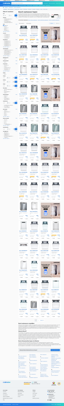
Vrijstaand (29, 9)
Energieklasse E (7, 45)
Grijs (5, 115)
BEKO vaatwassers (21, 363)
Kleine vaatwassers (32, 374)
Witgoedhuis (6, 133)
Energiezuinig (16, 9)
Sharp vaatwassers (43, 367)
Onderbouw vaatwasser (44, 357)
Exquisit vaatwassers (32, 357)
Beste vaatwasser (11, 9)
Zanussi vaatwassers (54, 375)
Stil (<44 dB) (7, 106)
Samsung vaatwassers (44, 364)
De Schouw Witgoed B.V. (8, 136)
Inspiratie (4, 391)
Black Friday (45, 9)
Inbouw (21, 9)
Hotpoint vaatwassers (33, 363)
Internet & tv (48, 5)
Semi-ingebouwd (7, 21)
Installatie (34, 9)
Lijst (52, 23)
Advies (41, 9)
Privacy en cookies (15, 404)
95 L (5, 123)
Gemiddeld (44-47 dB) (8, 105)
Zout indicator (7, 54)
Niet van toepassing (8, 89)
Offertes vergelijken (6, 396)
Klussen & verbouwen (14, 5)
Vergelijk (21, 42)
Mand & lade (7, 99)
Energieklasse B (7, 42)
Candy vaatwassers (21, 371)
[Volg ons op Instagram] (49, 399)
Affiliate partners (21, 394)
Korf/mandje (6, 98)
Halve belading (7, 53)
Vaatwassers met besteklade (56, 358)
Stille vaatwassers (43, 370)
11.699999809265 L (8, 124)
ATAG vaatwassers (21, 358)
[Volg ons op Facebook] (47, 399)
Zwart (5, 92)
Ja (5, 59)
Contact (19, 396)
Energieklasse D (7, 44)
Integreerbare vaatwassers (33, 369)
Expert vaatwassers (32, 355)
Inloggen (34, 391)
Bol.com (6, 132)
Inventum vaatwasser (32, 370)
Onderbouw (25, 9)
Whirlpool (6, 30)
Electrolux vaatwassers (22, 375)
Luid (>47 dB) (7, 107)
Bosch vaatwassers (17, 7)
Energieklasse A (7, 41)
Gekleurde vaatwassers (33, 360)
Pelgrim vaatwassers (43, 361)
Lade (5, 97)
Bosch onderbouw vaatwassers (43, 20)
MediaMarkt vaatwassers (33, 377)
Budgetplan (6, 134)
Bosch (6, 25)
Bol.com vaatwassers (21, 367)
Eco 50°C (6, 65)
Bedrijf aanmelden (52, 3)
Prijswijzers (5, 393)
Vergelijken (5, 9)
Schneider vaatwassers (44, 365)
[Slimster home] (6, 3)
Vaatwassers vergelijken (55, 361)
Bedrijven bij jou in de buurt (7, 398)
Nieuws (34, 396)
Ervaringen (34, 394)
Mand (6, 95)
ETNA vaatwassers (32, 354)
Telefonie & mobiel (42, 5)
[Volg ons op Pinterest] (50, 399)
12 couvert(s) (7, 36)
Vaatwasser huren (43, 374)
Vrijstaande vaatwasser (55, 367)
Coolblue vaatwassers (22, 372)
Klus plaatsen (45, 3)
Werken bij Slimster (36, 398)
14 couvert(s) (7, 34)
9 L (5, 121)
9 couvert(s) (6, 37)
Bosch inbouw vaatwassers (32, 20)
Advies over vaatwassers (22, 356)
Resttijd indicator (7, 52)
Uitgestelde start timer (8, 50)
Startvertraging (7, 51)
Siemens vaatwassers (43, 368)
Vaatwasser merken (54, 354)
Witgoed (6, 7)
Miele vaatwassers (43, 354)
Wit (5, 90)
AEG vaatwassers (21, 357)
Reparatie (38, 9)
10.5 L (5, 120)
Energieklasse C (7, 43)
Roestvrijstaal (7, 91)
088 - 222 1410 (51, 391)
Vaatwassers (11, 7)
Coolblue (6, 137)
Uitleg (16, 13)
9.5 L (5, 119)
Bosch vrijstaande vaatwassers (54, 20)
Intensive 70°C (7, 67)
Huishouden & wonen (22, 5)
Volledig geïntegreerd (8, 22)
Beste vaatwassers (21, 364)
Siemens (6, 27)
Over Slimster (35, 393)
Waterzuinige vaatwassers (55, 370)
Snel (5, 66)
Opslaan (27, 42)
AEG (5, 26)
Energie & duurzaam (6, 5)
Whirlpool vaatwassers (55, 372)
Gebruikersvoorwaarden (7, 404)
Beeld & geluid (35, 5)
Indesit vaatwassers (32, 368)
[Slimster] (3, 7)
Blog (3, 399)
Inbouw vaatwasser (32, 367)
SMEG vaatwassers (43, 369)
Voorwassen (7, 69)
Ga (15, 15)
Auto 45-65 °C (7, 68)
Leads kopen (20, 393)
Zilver (5, 114)
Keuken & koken (29, 5)
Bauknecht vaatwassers (22, 361)
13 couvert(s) (7, 35)
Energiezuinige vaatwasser (22, 377)
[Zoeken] (41, 3)
